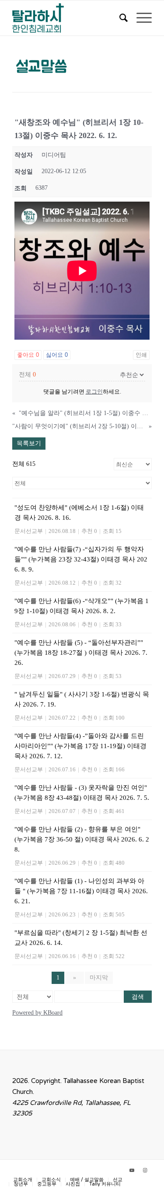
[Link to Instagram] (145, 1170)
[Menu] (140, 18)
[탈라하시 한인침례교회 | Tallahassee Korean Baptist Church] (68, 18)
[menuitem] (119, 18)
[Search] (119, 18)
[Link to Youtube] (132, 1170)
